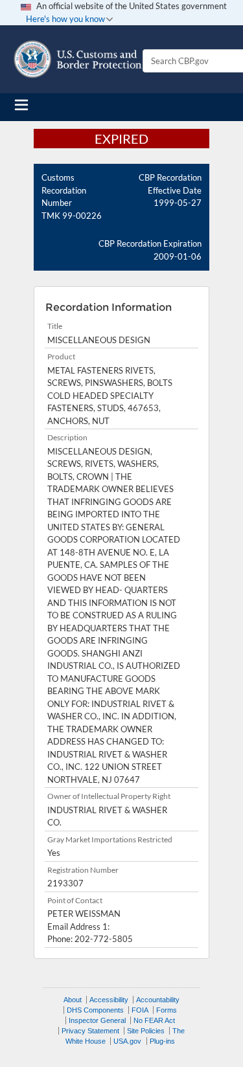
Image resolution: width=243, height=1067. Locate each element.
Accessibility (108, 1000)
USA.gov (127, 1041)
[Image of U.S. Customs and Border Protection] (78, 59)
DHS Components (95, 1010)
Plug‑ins (162, 1041)
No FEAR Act (154, 1020)
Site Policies (146, 1031)
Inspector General (97, 1020)
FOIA (140, 1010)
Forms (166, 1010)
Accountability (157, 1000)
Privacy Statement (90, 1031)
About (73, 1000)
